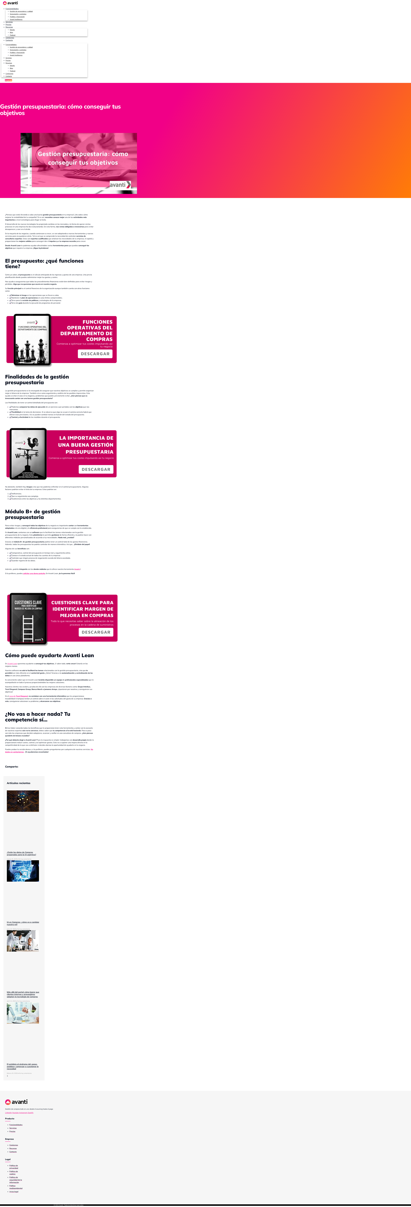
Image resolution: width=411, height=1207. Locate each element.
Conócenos (10, 38)
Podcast (12, 35)
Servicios (9, 22)
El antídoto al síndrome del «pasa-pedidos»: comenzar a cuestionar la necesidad (23, 1066)
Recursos (9, 27)
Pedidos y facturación (17, 17)
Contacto (9, 40)
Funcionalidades (12, 9)
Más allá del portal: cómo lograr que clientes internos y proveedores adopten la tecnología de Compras (23, 994)
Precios (8, 24)
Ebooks (12, 30)
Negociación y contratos (18, 14)
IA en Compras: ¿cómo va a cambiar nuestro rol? (23, 923)
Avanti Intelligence (16, 19)
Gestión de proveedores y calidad (21, 11)
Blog (11, 32)
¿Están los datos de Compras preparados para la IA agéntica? (21, 853)
